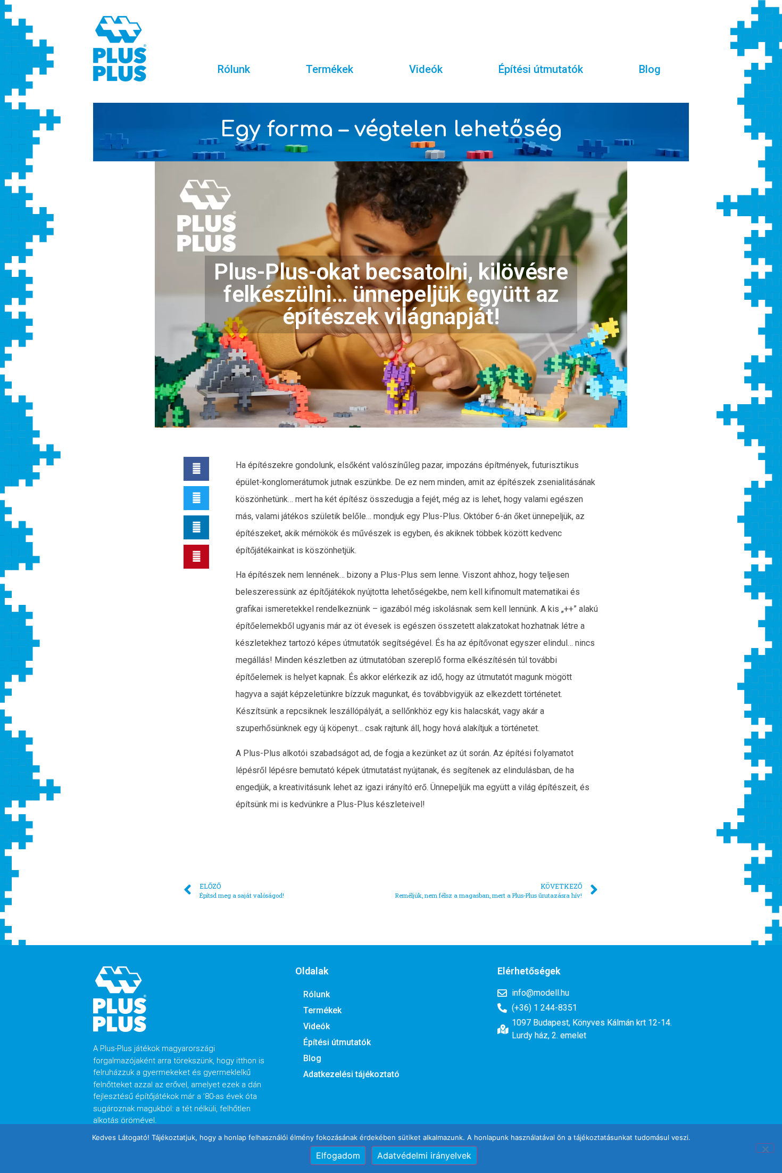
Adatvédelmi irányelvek (424, 1155)
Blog (650, 69)
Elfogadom (338, 1155)
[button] (196, 469)
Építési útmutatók (540, 69)
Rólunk (234, 69)
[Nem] (765, 1148)
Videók (426, 69)
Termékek (329, 69)
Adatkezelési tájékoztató (351, 1074)
